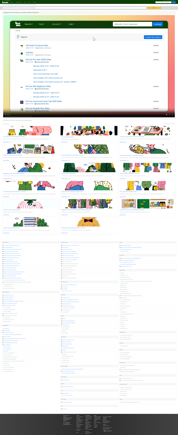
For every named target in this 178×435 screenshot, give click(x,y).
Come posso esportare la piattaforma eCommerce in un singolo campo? (14, 338)
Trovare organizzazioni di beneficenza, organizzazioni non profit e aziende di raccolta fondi (17, 282)
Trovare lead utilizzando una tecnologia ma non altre (72, 155)
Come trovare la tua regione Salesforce (127, 262)
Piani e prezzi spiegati (6, 330)
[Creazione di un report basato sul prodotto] (30, 203)
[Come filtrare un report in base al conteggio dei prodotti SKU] (147, 203)
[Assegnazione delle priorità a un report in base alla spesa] (147, 149)
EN (163, 0)
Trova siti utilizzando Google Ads (8, 371)
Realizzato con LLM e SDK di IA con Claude (68, 371)
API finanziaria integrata (6, 321)
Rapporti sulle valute (124, 297)
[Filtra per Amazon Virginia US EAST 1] (89, 167)
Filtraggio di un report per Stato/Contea (68, 255)
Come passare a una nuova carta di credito (10, 315)
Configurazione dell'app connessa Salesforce (127, 260)
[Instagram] (111, 430)
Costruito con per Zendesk (66, 358)
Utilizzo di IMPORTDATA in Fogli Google (67, 356)
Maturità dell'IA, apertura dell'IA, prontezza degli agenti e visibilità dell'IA (72, 369)
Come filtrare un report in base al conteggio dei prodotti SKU (132, 209)
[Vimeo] (108, 430)
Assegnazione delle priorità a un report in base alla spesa (131, 155)
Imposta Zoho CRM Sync (65, 393)
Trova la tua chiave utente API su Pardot (126, 378)
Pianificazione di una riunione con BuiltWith (9, 359)
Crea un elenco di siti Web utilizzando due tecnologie (14, 136)
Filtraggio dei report (88, 425)
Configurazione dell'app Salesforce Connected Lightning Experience (131, 258)
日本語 (171, 0)
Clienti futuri (87, 421)
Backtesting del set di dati (124, 354)
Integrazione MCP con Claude (66, 341)
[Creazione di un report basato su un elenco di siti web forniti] (147, 130)
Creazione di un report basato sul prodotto (11, 209)
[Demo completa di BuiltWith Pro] (89, 131)
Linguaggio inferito (123, 285)
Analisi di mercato (88, 417)
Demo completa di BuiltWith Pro (68, 137)
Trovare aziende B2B (65, 247)
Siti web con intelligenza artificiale (126, 293)
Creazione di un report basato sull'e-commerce (129, 173)
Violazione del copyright (124, 320)
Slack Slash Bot (64, 354)
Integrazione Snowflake (65, 362)
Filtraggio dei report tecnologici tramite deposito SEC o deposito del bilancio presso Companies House (136, 281)
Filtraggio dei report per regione (67, 267)
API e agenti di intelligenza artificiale (107, 417)
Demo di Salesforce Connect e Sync (126, 266)
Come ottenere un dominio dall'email (126, 335)
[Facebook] (105, 430)
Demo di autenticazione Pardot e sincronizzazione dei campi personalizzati (132, 380)
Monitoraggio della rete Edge (125, 277)
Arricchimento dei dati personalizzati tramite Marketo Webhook (130, 402)
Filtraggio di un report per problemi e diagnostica (69, 259)
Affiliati (95, 427)
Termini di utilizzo (106, 425)
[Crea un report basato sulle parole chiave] (147, 185)
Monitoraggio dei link (124, 289)
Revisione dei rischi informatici (88, 423)
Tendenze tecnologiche (78, 418)
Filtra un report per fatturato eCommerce (68, 269)
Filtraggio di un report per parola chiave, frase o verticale (70, 245)
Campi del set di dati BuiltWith (125, 352)
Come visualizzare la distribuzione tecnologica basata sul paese (130, 369)
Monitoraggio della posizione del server (127, 279)
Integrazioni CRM (105, 422)
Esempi (69, 160)
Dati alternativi (87, 424)
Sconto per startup (6, 363)
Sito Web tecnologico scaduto (7, 369)
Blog (95, 423)
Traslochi (104, 424)
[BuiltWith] (5, 2)
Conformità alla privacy (6, 344)
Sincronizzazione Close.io (66, 360)
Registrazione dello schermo (97, 420)
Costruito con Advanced (7, 336)
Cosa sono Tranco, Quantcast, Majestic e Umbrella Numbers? (12, 334)
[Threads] (107, 430)
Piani (25, 2)
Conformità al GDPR (6, 365)
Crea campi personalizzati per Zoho (67, 395)
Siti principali (78, 425)
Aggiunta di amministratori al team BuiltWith (68, 322)
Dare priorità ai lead (65, 286)
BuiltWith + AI (105, 420)
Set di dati (104, 418)
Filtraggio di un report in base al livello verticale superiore (70, 257)
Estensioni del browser (106, 421)
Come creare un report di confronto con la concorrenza (14, 191)
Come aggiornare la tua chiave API (8, 319)
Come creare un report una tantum (8, 367)
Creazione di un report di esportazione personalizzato (70, 299)
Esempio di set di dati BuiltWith (125, 358)
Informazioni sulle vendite (88, 420)
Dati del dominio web (124, 391)
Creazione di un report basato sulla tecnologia (12, 155)
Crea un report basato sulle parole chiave (128, 191)
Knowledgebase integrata (9, 4)
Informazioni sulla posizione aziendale (126, 387)
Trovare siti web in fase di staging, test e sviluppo (69, 265)
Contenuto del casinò (124, 328)
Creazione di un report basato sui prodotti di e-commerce (73, 227)
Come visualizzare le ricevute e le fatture (9, 305)
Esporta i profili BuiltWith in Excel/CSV (126, 339)
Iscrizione (78, 430)
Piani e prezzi (78, 429)
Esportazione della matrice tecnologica (68, 305)
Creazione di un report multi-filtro (67, 249)
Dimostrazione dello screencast (88, 433)
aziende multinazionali (124, 301)
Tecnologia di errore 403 (124, 283)
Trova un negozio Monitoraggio (125, 299)
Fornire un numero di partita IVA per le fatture (10, 303)
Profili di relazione (123, 367)
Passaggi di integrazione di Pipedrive (67, 386)
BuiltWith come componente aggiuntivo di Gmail (128, 371)
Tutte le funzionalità (88, 429)
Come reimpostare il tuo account (8, 332)
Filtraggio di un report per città (66, 261)
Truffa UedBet (123, 324)
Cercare (173, 2)
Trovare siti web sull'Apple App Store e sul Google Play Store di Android (14, 280)
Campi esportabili (97, 417)
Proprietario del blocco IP (124, 291)
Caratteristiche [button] (18, 2)
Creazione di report (17, 4)
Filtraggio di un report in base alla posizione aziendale (70, 263)
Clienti (29, 2)
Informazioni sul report (124, 393)
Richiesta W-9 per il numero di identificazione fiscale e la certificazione (14, 361)
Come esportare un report (66, 297)
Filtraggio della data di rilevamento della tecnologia (70, 253)
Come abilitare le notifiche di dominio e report (10, 313)
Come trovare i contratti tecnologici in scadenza (69, 284)
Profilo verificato (123, 303)
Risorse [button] (34, 2)
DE (164, 0)
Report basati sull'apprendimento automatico (10, 342)
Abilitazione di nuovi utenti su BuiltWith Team (68, 320)
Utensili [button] (11, 2)
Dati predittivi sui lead (124, 395)
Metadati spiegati (6, 328)
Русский (168, 0)
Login (3, 0)
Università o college (124, 318)
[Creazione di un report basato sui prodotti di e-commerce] (89, 222)
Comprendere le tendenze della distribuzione (127, 365)
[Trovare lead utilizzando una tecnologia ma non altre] (89, 149)
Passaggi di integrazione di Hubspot (126, 249)
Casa (3, 4)
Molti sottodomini (123, 316)
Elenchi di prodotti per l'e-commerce (80, 421)
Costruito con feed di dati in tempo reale (68, 339)
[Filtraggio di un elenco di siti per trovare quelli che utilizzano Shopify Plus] (89, 203)
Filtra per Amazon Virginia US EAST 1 (69, 173)
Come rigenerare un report (7, 286)
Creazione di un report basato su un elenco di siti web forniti (132, 136)
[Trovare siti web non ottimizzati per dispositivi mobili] (89, 185)
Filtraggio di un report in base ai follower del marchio (13, 173)
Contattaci (96, 426)
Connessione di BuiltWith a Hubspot (126, 245)
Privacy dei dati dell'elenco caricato (8, 288)
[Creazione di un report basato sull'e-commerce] (147, 167)
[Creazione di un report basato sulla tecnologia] (30, 149)
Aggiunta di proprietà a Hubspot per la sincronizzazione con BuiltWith (131, 247)
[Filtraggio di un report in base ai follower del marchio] (30, 167)
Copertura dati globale (87, 428)
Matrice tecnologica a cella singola (126, 337)
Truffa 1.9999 (122, 273)
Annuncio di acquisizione (7, 346)
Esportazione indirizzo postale (66, 303)
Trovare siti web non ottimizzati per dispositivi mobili (72, 191)
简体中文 (173, 0)
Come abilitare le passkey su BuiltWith (9, 309)
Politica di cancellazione (7, 307)
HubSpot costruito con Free (125, 251)
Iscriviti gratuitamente (7, 0)
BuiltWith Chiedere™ (79, 424)
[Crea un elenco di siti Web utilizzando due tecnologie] (30, 130)
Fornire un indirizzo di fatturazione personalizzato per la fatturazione (13, 301)
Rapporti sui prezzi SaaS (124, 275)
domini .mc (122, 322)
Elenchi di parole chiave (79, 423)
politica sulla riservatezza (107, 427)
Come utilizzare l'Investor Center (67, 402)
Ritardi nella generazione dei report (8, 284)
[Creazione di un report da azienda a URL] (30, 222)
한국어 (170, 0)
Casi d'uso (87, 431)
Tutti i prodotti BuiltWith (6, 317)
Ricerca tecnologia (79, 416)
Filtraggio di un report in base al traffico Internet (69, 251)
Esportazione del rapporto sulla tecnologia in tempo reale (70, 301)
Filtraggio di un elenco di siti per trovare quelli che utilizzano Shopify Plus (76, 209)
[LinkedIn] (104, 430)
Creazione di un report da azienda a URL (11, 227)
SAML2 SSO (63, 318)
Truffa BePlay (122, 326)
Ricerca (154, 7)
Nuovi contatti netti (64, 288)
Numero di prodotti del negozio (125, 305)
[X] (103, 430)
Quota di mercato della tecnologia (126, 389)
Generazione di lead (88, 416)
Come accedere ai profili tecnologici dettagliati (10, 340)
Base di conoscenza (97, 416)
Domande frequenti (97, 422)
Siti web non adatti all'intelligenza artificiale (68, 373)
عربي (175, 0)
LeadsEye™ (78, 426)
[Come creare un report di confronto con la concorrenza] (30, 185)
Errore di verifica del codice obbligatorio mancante (128, 264)
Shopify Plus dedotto (124, 287)
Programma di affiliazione (7, 311)
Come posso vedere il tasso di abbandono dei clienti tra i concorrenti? (131, 295)
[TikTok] (106, 430)
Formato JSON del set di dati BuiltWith (126, 356)
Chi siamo (95, 424)
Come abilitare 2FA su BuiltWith (8, 299)
